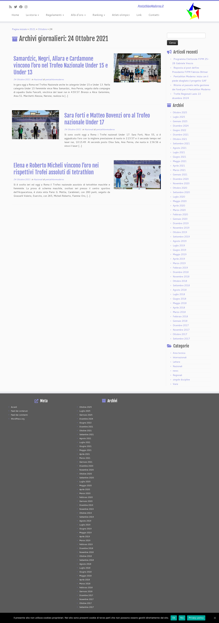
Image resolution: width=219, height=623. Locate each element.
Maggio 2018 (179, 303)
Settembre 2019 (181, 236)
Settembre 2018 (181, 285)
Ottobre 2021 (180, 139)
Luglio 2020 (179, 196)
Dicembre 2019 (181, 223)
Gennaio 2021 (180, 174)
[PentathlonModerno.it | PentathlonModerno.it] (194, 11)
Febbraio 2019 (180, 267)
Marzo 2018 (179, 312)
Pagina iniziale (19, 29)
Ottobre (42, 29)
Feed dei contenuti (19, 411)
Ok (173, 617)
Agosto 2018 (179, 289)
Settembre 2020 (181, 192)
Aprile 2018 (179, 307)
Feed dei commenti (19, 415)
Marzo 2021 (179, 170)
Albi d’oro (77, 15)
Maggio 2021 (179, 161)
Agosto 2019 (179, 241)
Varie (175, 384)
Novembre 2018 (181, 276)
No (182, 617)
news (175, 370)
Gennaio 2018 (180, 320)
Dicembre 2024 (181, 125)
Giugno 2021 (179, 156)
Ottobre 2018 (180, 280)
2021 (32, 29)
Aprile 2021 (179, 165)
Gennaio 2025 (180, 121)
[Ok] (214, 618)
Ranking (98, 15)
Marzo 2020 (179, 210)
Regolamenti (54, 15)
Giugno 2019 (179, 249)
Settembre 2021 (181, 143)
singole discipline (181, 379)
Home (15, 15)
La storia (31, 15)
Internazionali (179, 357)
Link (139, 15)
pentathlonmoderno (54, 79)
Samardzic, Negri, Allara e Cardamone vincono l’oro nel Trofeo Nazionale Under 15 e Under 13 (61, 65)
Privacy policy (196, 617)
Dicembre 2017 (181, 325)
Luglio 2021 (179, 152)
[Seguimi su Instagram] (27, 7)
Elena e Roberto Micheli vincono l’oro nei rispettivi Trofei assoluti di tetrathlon (56, 169)
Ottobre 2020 (180, 187)
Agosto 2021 (179, 147)
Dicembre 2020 (181, 178)
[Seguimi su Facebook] (22, 7)
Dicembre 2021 (181, 134)
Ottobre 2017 (180, 334)
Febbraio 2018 (180, 316)
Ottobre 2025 (180, 112)
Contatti (154, 15)
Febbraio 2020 (180, 214)
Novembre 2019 (181, 227)
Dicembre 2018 (181, 272)
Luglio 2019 (179, 245)
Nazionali (38, 79)
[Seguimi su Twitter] (16, 7)
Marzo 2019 (179, 263)
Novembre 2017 (181, 329)
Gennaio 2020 (180, 218)
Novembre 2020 (181, 183)
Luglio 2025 (179, 116)
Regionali (177, 375)
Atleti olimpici (121, 15)
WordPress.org (17, 418)
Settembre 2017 (181, 338)
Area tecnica (179, 352)
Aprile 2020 (179, 205)
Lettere (176, 361)
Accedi (14, 407)
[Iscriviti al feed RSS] (11, 7)
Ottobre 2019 (180, 232)
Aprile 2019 (179, 258)
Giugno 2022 (179, 130)
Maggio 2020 (179, 201)
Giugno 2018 (179, 298)
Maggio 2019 (179, 254)
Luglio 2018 (179, 294)
